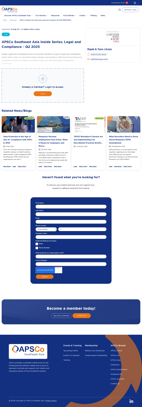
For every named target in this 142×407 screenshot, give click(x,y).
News (103, 15)
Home (5, 20)
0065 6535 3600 (99, 54)
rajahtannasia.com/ (99, 59)
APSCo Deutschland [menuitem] (119, 369)
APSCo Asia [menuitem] (115, 360)
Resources (55, 15)
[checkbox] (71, 247)
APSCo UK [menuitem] (115, 355)
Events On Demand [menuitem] (71, 355)
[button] (119, 9)
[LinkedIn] (131, 401)
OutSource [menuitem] (115, 365)
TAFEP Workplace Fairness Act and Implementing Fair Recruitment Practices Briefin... (88, 139)
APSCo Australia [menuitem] (117, 379)
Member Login (130, 10)
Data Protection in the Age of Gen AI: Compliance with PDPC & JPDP (17, 139)
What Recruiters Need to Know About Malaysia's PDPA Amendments (123, 139)
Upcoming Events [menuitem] (70, 351)
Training (93, 15)
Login (42, 94)
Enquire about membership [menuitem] (96, 355)
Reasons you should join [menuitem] (95, 351)
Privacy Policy (51, 401)
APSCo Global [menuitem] (116, 351)
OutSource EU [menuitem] (116, 374)
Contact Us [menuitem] (115, 384)
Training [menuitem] (66, 360)
